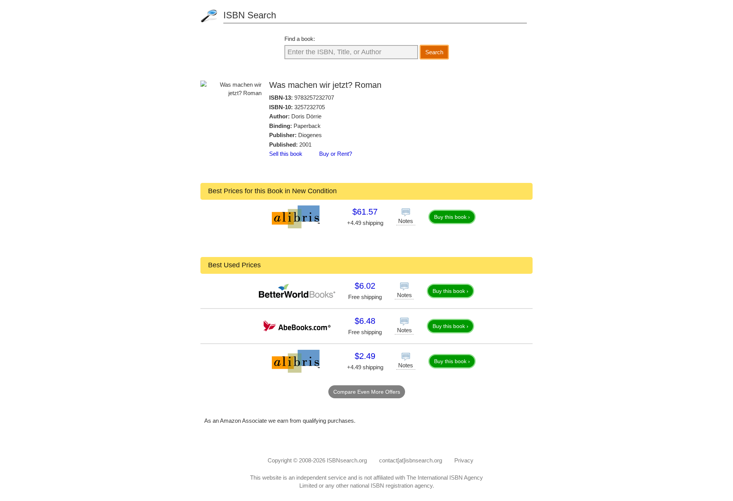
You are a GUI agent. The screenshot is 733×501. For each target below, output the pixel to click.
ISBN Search (249, 15)
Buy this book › (452, 217)
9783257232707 (314, 97)
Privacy (463, 460)
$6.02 (365, 286)
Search (434, 52)
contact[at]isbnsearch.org (410, 460)
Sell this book (285, 153)
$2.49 (365, 356)
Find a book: (299, 39)
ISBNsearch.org (347, 460)
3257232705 (309, 107)
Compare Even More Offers (366, 392)
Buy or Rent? (335, 153)
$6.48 (365, 321)
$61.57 (365, 212)
